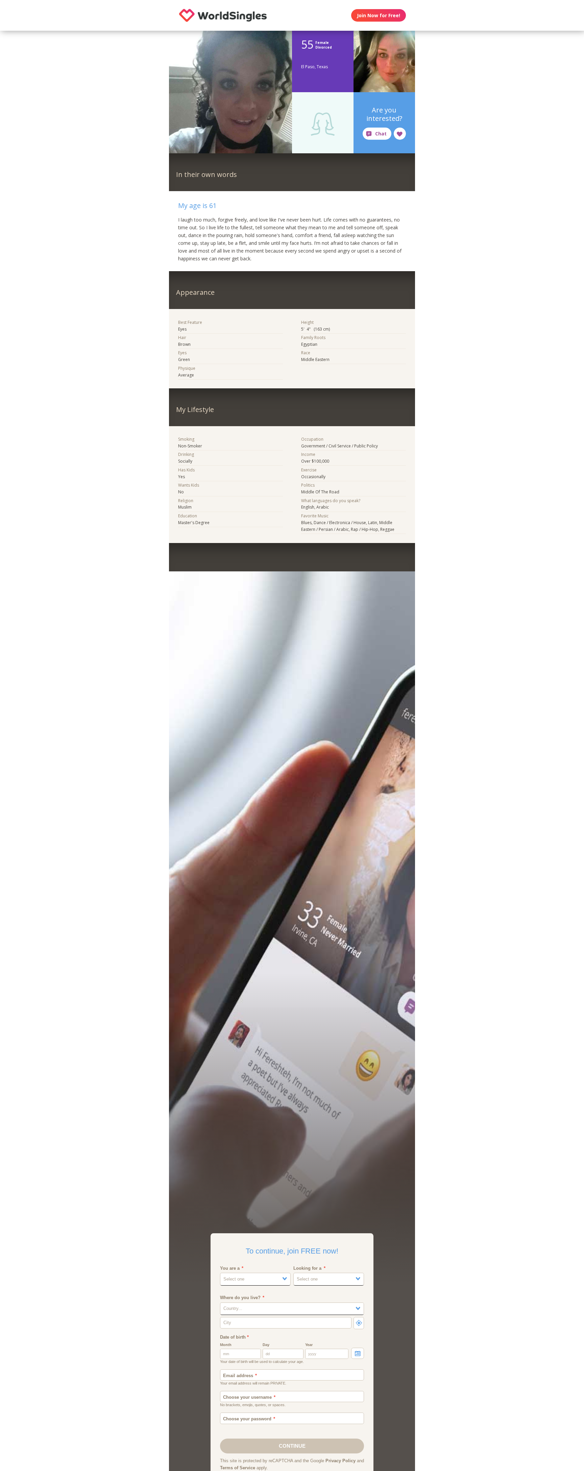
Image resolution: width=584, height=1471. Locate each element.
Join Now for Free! (378, 15)
